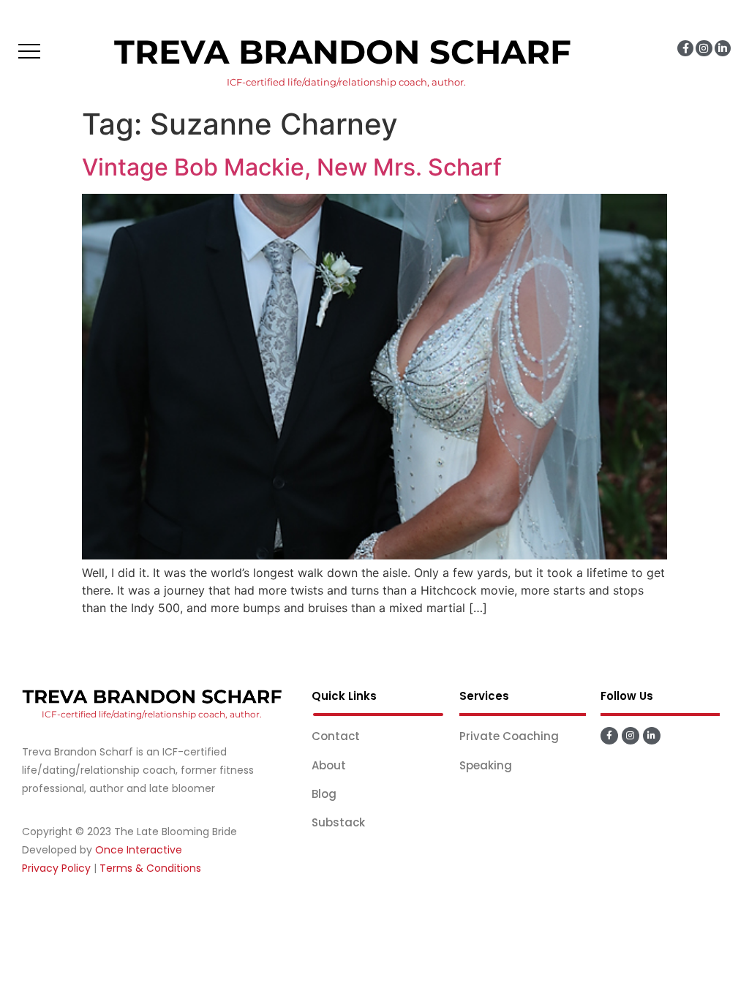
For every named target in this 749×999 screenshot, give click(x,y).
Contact (336, 736)
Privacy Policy (56, 868)
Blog (324, 794)
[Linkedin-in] (723, 48)
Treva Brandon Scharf (342, 51)
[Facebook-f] (685, 48)
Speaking (485, 765)
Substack (338, 822)
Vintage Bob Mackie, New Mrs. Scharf (292, 167)
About (329, 765)
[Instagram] (704, 48)
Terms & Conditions (150, 868)
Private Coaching (509, 736)
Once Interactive (138, 849)
